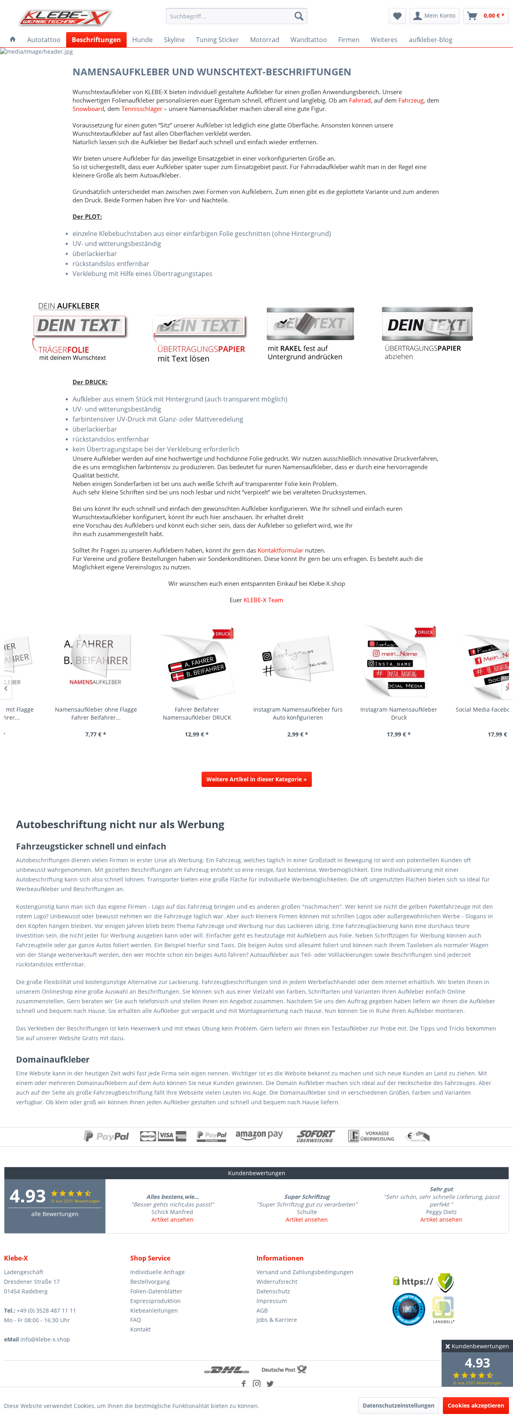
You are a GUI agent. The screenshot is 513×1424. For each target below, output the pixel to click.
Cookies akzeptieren (476, 1405)
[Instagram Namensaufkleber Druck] (358, 662)
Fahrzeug (411, 100)
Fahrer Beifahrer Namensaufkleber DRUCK (157, 713)
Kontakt (140, 1329)
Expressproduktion (155, 1301)
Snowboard (88, 109)
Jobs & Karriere (276, 1319)
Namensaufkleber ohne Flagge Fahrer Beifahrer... (56, 713)
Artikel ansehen (172, 1219)
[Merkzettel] (397, 16)
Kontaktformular (281, 550)
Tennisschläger (142, 109)
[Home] (13, 39)
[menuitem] (236, 16)
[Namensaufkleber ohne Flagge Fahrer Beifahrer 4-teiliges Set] (55, 662)
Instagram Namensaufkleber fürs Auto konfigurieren (258, 713)
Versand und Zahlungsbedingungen (304, 1272)
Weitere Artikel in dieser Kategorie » (256, 779)
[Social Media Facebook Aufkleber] (459, 662)
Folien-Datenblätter (156, 1291)
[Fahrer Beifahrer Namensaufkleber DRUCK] (156, 662)
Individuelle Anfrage (157, 1272)
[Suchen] (299, 16)
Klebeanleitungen (154, 1310)
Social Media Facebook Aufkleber (460, 709)
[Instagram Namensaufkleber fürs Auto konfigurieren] (257, 662)
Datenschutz (273, 1291)
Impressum (271, 1301)
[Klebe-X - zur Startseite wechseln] (65, 18)
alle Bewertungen (55, 1214)
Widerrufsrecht (276, 1281)
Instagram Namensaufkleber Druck (358, 713)
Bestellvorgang (150, 1281)
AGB (262, 1310)
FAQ (135, 1319)
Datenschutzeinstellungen (398, 1405)
